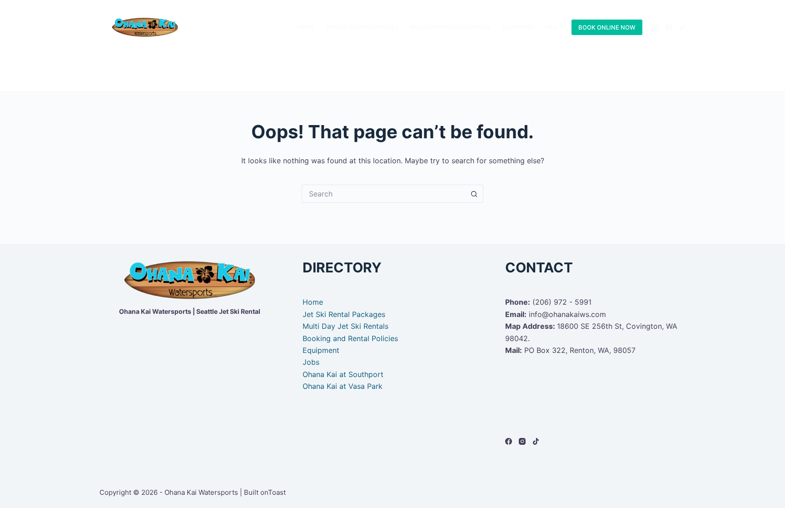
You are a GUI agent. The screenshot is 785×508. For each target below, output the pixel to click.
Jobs (311, 362)
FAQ (551, 27)
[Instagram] (654, 27)
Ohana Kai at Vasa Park (343, 386)
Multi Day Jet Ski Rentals (345, 326)
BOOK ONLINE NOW (607, 27)
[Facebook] (668, 27)
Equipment (518, 27)
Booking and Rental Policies (350, 338)
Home (306, 27)
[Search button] (474, 194)
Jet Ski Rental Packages (344, 314)
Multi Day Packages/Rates (450, 27)
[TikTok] (682, 27)
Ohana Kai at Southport (343, 374)
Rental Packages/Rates (362, 27)
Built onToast (265, 492)
